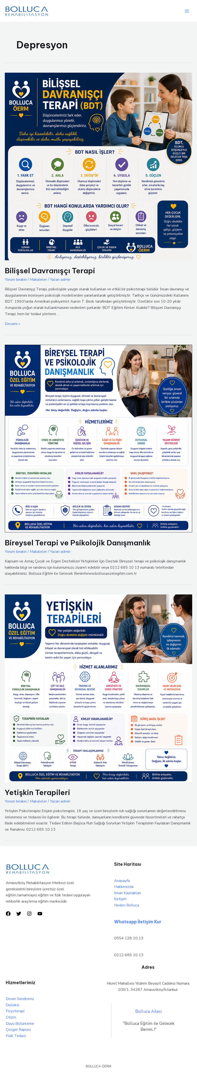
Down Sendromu (20, 998)
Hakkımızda (123, 886)
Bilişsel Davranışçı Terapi (50, 270)
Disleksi (12, 1005)
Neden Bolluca (126, 905)
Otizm (11, 1017)
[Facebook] (8, 913)
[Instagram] (29, 913)
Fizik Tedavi (16, 1036)
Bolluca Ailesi (148, 1011)
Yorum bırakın (16, 279)
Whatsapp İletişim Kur (137, 921)
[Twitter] (18, 913)
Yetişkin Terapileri (37, 792)
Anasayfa (122, 880)
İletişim (120, 899)
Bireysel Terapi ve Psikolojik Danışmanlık (78, 542)
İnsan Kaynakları (127, 893)
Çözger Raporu (18, 1029)
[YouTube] (39, 913)
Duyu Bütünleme (20, 1023)
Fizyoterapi (15, 1011)
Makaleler (38, 279)
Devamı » (12, 323)
